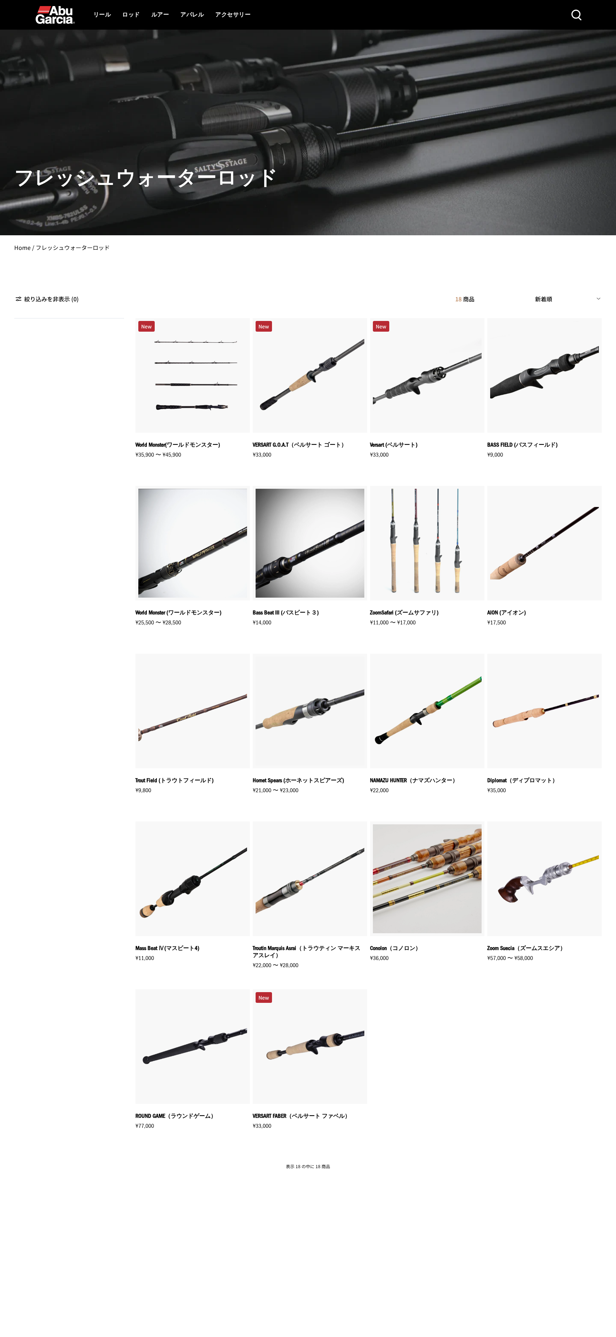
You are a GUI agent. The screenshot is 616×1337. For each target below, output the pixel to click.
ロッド (131, 15)
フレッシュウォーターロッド (73, 247)
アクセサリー (233, 15)
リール (102, 15)
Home (22, 247)
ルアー (160, 15)
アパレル (192, 15)
